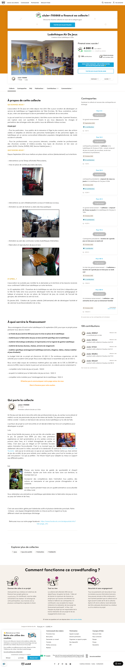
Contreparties (22, 88)
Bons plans (49, 636)
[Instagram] (62, 664)
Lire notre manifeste (95, 656)
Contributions (53, 88)
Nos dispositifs (73, 642)
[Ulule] (35, 663)
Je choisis (21, 658)
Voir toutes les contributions (89, 368)
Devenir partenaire (75, 636)
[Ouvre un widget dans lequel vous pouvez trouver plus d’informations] (118, 664)
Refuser (8, 658)
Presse (94, 642)
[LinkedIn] (66, 664)
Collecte (11, 88)
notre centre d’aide (76, 619)
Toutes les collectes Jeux (62, 25)
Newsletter (96, 645)
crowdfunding (12, 596)
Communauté (25, 2)
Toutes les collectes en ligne (96, 71)
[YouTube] (70, 664)
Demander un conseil (52, 639)
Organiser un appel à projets (78, 639)
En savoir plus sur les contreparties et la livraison (95, 317)
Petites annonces (51, 645)
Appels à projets (74, 634)
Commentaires (66, 88)
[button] (4, 664)
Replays (48, 647)
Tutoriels (48, 642)
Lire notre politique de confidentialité (13, 652)
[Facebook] (54, 664)
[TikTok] (58, 664)
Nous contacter (97, 636)
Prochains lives (50, 634)
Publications (39, 88)
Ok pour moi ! (34, 658)
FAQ (30, 88)
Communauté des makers (55, 631)
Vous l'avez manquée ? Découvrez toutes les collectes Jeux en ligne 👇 (96, 64)
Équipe (95, 639)
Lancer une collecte (13, 2)
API (70, 645)
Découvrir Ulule (97, 634)
